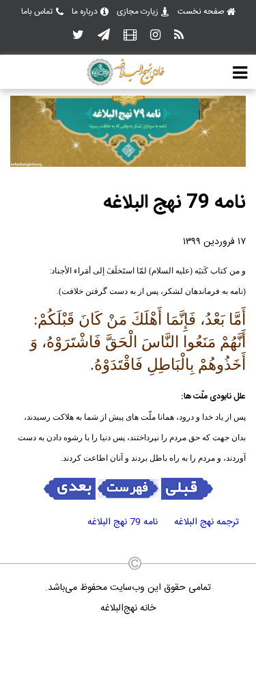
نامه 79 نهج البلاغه (122, 522)
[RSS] (179, 36)
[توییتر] (78, 36)
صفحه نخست (201, 11)
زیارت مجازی (137, 11)
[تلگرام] (104, 36)
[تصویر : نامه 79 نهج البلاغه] (128, 165)
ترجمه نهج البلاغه (206, 522)
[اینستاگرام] (155, 36)
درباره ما (85, 11)
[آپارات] (130, 36)
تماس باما (37, 11)
